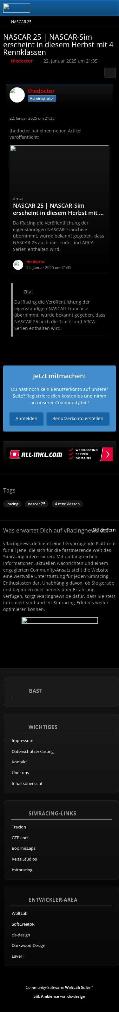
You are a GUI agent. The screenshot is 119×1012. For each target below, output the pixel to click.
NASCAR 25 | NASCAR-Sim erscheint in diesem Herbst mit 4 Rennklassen (57, 213)
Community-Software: (59, 987)
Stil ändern (104, 530)
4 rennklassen (67, 503)
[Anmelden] (95, 8)
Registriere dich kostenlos (54, 396)
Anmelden (26, 418)
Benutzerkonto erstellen (77, 418)
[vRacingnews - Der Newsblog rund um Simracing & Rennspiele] (16, 8)
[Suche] (79, 8)
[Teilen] (110, 73)
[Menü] (110, 8)
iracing (12, 503)
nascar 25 (36, 503)
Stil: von (59, 996)
